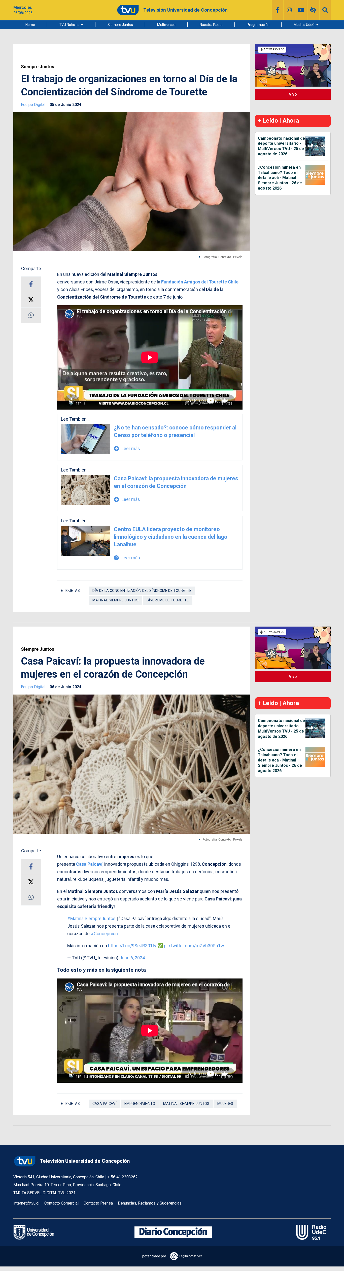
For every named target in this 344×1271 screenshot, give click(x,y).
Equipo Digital (33, 104)
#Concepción (104, 933)
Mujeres (225, 1104)
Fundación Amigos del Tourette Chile (199, 281)
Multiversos (166, 25)
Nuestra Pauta (211, 25)
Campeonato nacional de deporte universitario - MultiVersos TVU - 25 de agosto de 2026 (281, 146)
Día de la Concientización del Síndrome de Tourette (141, 591)
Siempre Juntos (120, 25)
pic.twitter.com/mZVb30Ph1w (194, 945)
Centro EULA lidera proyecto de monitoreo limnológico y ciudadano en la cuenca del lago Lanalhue (170, 537)
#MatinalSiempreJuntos (91, 918)
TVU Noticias (69, 25)
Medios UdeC (304, 25)
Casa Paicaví (89, 864)
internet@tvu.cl (26, 1203)
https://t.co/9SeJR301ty (132, 945)
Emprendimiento (139, 1104)
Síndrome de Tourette (168, 600)
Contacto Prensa (98, 1203)
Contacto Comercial (61, 1203)
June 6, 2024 (132, 957)
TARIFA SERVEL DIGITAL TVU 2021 (44, 1192)
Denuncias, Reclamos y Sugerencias (150, 1203)
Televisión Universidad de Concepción (85, 1161)
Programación (258, 25)
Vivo (293, 94)
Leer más (127, 448)
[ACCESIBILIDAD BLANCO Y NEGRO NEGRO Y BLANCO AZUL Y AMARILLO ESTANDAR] (313, 10)
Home (30, 25)
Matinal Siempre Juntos (115, 600)
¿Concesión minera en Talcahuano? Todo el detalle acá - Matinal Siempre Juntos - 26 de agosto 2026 (280, 178)
